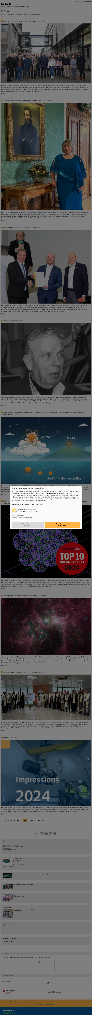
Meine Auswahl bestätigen (27, 525)
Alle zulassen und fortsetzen (62, 525)
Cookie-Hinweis (50, 493)
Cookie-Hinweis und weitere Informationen (27, 504)
